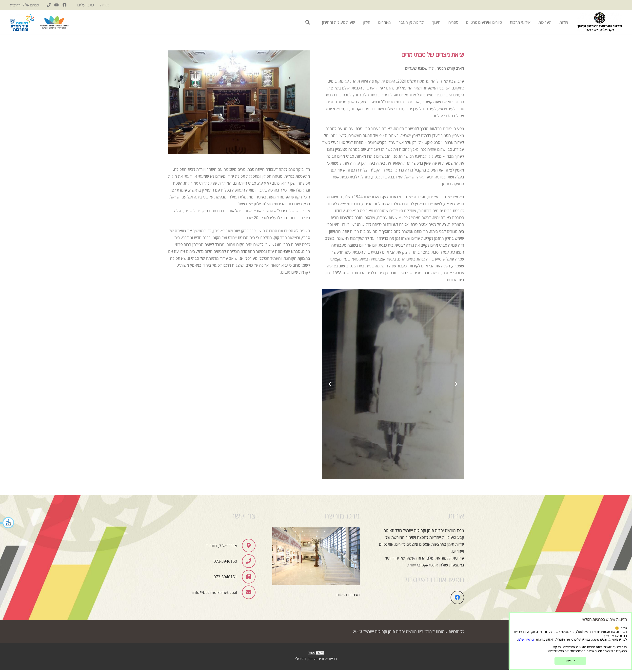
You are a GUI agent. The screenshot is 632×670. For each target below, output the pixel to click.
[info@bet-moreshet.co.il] (246, 592)
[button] (7, 523)
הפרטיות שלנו (526, 639)
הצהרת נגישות (348, 594)
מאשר (570, 660)
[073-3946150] (49, 5)
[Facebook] (64, 5)
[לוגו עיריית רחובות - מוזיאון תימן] (22, 22)
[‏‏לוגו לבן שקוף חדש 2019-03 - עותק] (316, 654)
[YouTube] (56, 5)
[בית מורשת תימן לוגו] (599, 22)
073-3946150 (225, 561)
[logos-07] (54, 22)
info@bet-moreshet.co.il (214, 592)
